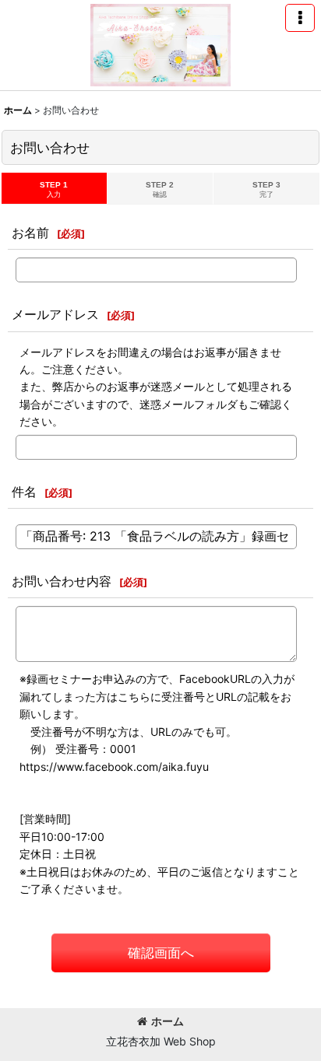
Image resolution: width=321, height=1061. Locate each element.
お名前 (30, 232)
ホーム (167, 1021)
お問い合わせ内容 (61, 581)
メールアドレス (55, 314)
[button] (300, 18)
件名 (24, 491)
